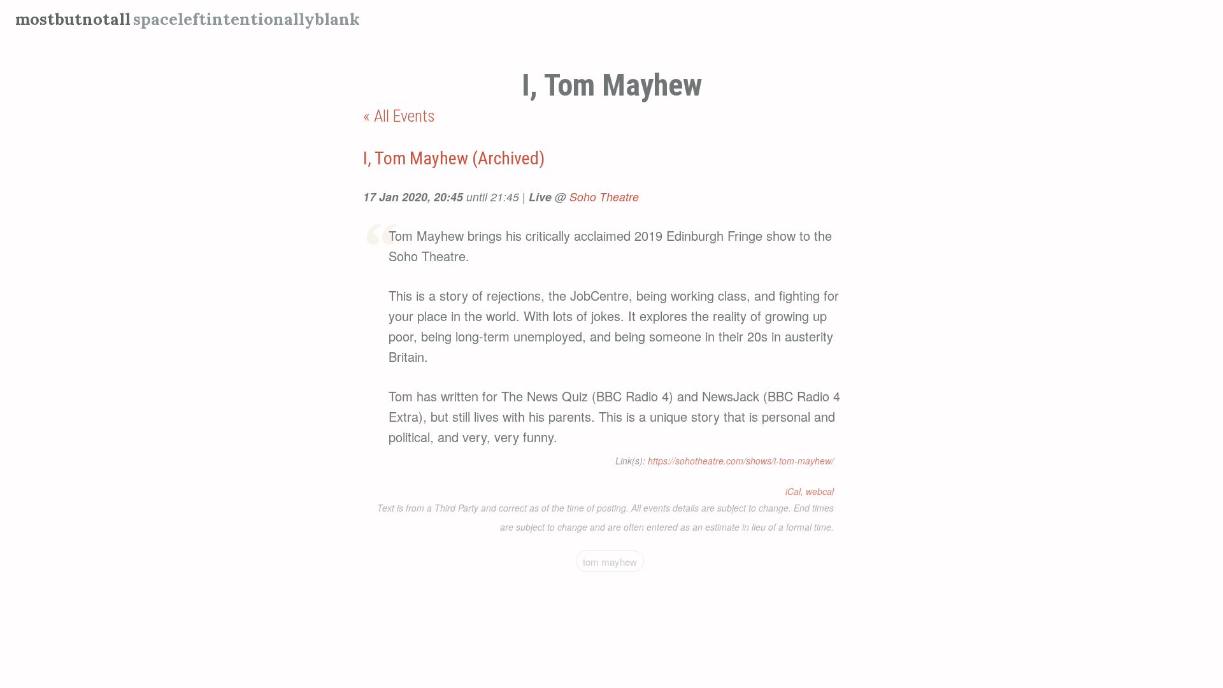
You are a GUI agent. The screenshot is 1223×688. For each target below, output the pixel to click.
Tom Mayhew (610, 561)
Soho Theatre (604, 196)
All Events (404, 115)
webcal (820, 491)
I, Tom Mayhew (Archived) (454, 158)
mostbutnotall (73, 18)
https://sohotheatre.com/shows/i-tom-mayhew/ (741, 460)
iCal (793, 491)
